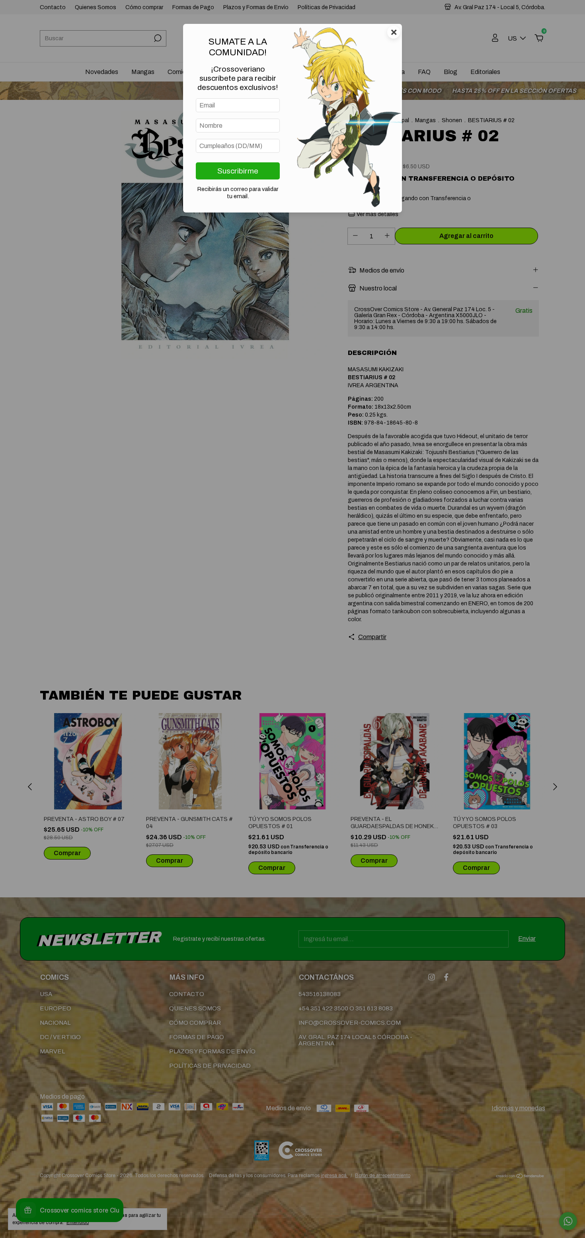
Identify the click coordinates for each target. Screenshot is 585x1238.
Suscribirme (237, 171)
